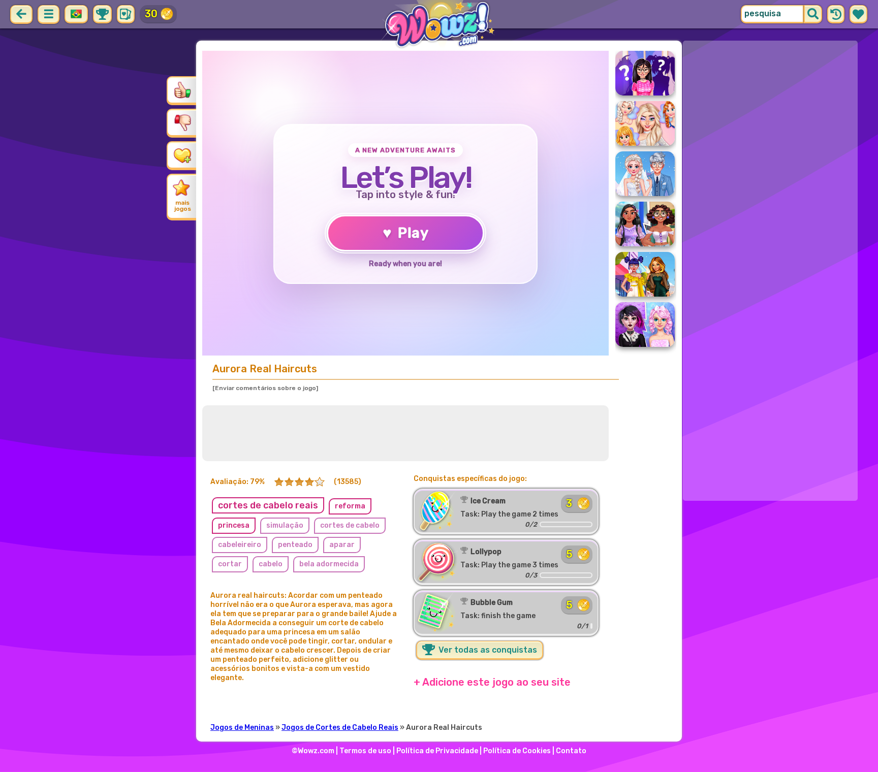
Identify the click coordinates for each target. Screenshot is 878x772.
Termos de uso (365, 751)
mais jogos (182, 205)
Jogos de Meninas (242, 727)
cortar (230, 564)
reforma (350, 506)
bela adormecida (329, 564)
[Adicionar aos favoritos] (182, 155)
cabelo (271, 564)
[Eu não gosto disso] (182, 122)
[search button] (813, 14)
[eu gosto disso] (182, 90)
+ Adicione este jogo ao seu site (492, 682)
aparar (342, 544)
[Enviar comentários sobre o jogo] (265, 388)
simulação (284, 525)
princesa (233, 525)
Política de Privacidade (437, 751)
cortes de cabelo (350, 525)
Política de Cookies (517, 751)
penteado (295, 544)
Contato (571, 751)
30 (151, 14)
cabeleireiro (239, 544)
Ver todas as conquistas (486, 650)
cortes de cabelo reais (268, 505)
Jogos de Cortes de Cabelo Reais (339, 727)
